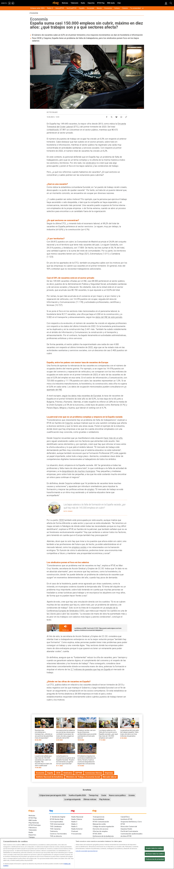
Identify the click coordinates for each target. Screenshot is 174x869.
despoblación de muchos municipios (78, 471)
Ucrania (132, 795)
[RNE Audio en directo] (12, 3)
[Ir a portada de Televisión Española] (59, 811)
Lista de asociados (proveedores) (86, 851)
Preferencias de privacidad (155, 859)
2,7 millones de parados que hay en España (91, 669)
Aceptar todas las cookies (154, 848)
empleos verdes (79, 547)
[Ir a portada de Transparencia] (119, 811)
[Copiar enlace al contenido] (126, 116)
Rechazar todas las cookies (155, 854)
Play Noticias (104, 799)
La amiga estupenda (72, 799)
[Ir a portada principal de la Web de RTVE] (38, 810)
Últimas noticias (89, 799)
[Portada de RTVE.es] (56, 3)
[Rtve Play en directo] (9, 3)
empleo (90, 489)
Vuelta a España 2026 (77, 795)
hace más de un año (113, 438)
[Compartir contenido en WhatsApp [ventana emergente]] (121, 116)
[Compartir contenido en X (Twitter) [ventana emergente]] (111, 116)
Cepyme (69, 423)
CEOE (61, 520)
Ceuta (103, 795)
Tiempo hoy (93, 795)
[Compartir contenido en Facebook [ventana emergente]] (106, 116)
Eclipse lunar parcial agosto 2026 (53, 795)
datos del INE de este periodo (108, 317)
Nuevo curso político (117, 795)
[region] (87, 853)
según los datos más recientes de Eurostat (81, 396)
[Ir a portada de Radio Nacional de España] (81, 811)
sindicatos (91, 163)
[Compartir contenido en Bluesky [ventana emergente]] (116, 116)
